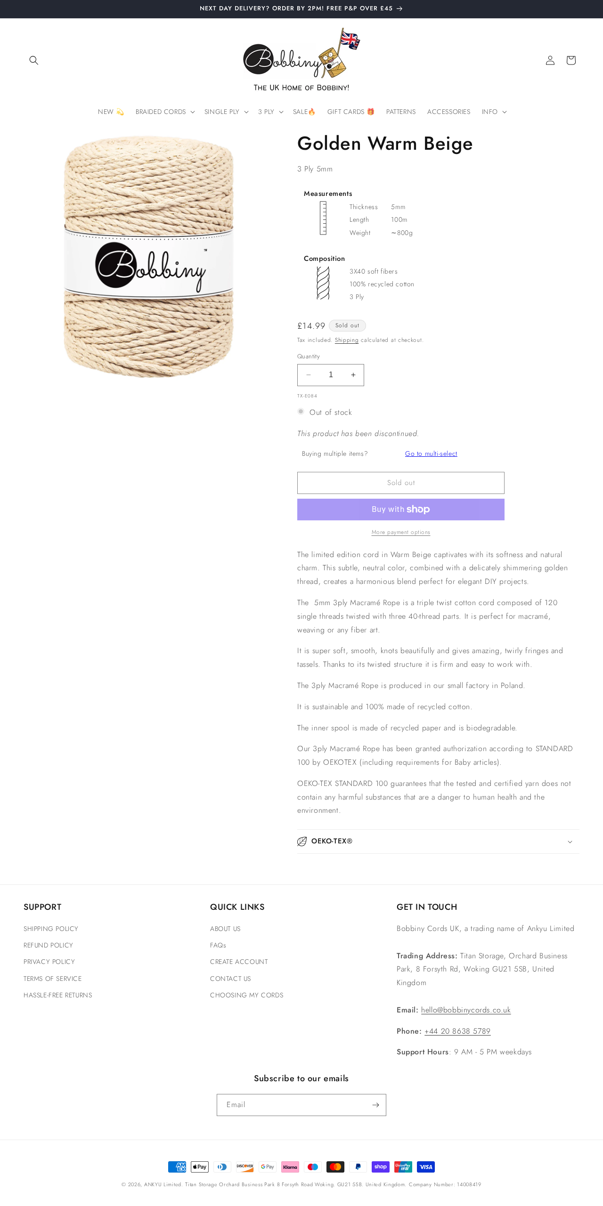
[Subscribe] (375, 1105)
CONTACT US (230, 978)
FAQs (218, 945)
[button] (34, 60)
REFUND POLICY (48, 945)
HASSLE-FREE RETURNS (58, 995)
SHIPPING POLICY (51, 928)
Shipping (347, 340)
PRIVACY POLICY (49, 961)
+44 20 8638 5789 (457, 1031)
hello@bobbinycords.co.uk (466, 1009)
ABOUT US (225, 928)
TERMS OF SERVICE (53, 978)
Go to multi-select (431, 453)
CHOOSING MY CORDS (246, 995)
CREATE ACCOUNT (239, 961)
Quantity (308, 356)
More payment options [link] (401, 532)
